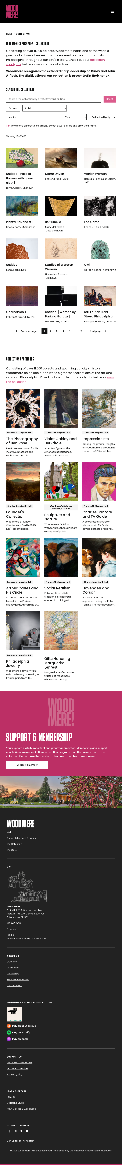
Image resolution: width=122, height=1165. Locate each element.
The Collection (14, 844)
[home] (57, 11)
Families (11, 1097)
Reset (109, 99)
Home (9, 33)
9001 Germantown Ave (32, 913)
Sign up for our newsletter (20, 1141)
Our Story (12, 962)
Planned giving (14, 1074)
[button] (112, 11)
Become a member (27, 764)
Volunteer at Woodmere (19, 1062)
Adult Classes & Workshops (21, 1109)
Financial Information (18, 979)
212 (82, 331)
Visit (9, 832)
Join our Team (14, 985)
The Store (12, 850)
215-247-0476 (14, 923)
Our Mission (13, 967)
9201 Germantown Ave (30, 910)
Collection (23, 33)
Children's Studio (16, 1103)
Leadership (13, 973)
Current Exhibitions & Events (21, 838)
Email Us (11, 929)
